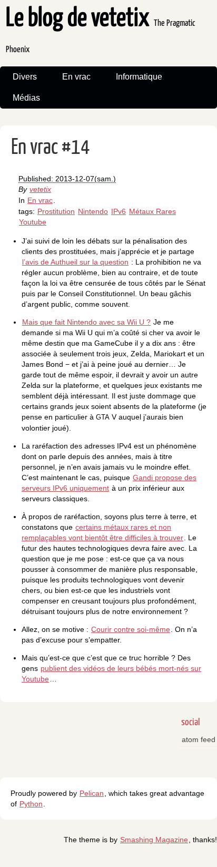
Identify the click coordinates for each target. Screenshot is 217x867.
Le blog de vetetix (100, 30)
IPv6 (118, 211)
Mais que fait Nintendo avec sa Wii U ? (86, 322)
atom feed (198, 739)
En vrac (76, 76)
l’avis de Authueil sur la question (75, 262)
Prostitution (56, 211)
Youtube (32, 222)
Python (31, 804)
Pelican (92, 793)
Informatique (139, 76)
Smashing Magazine (154, 839)
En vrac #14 (50, 148)
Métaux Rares (152, 211)
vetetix (40, 189)
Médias (26, 97)
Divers (25, 76)
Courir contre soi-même (130, 629)
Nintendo (93, 211)
